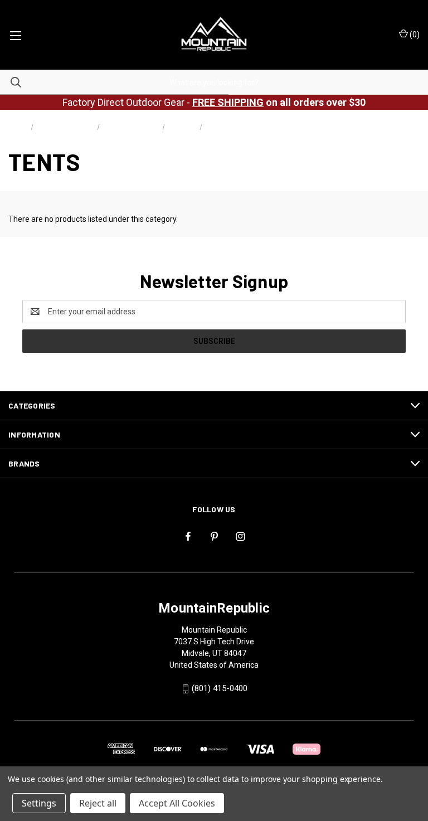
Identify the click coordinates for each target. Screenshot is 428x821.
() (414, 34)
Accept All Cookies (177, 803)
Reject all (97, 803)
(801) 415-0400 (219, 688)
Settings (39, 803)
